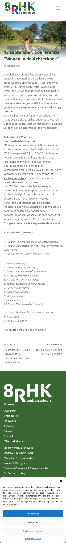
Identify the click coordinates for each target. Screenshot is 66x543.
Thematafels (11, 415)
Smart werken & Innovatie (18, 447)
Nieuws (8, 431)
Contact (8, 436)
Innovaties (10, 420)
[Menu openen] (58, 7)
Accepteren (33, 513)
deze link (17, 329)
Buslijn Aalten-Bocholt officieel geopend (49, 349)
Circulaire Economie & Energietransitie (26, 468)
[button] (61, 481)
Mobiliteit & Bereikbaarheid (19, 458)
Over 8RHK (10, 410)
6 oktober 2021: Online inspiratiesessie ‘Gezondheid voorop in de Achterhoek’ (17, 353)
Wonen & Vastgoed (15, 463)
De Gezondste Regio (15, 473)
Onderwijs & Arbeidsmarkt (19, 452)
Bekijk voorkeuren (33, 531)
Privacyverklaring (33, 539)
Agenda (8, 426)
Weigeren (33, 522)
